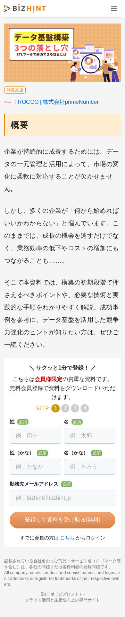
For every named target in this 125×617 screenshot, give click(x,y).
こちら (67, 538)
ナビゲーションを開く (114, 8)
